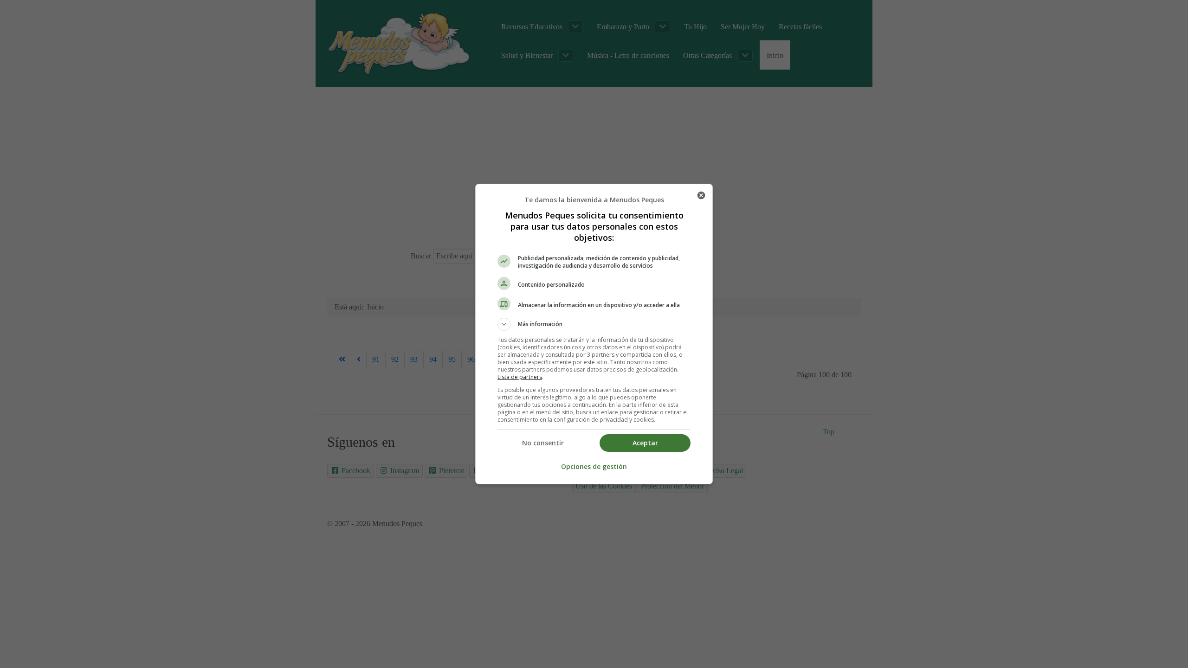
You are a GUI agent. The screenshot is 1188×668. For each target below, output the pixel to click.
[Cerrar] (701, 195)
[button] (594, 324)
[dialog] (594, 334)
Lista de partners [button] (519, 377)
